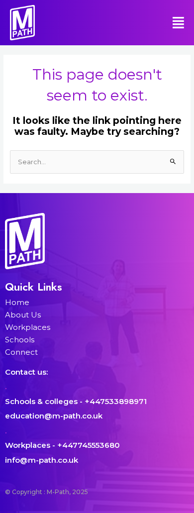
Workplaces (27, 327)
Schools (19, 339)
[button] (152, 22)
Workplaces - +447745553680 (62, 445)
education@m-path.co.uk (53, 415)
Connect (21, 352)
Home (17, 302)
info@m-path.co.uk (41, 460)
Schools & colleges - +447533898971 (76, 401)
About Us (23, 314)
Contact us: (26, 372)
